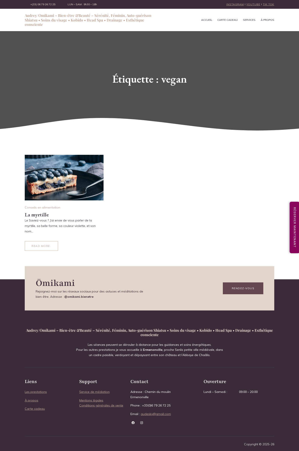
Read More (41, 246)
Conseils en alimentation (42, 207)
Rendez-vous (243, 288)
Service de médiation (94, 392)
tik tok (268, 4)
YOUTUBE (253, 4)
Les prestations (36, 392)
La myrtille (37, 214)
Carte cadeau (35, 409)
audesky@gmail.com (156, 414)
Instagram (235, 4)
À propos (31, 400)
